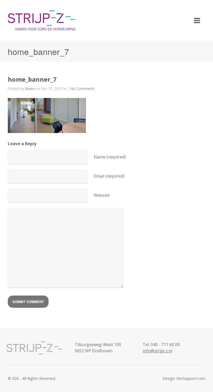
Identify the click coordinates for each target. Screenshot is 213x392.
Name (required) (110, 157)
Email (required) (109, 176)
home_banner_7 (32, 79)
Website (102, 195)
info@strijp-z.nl (157, 351)
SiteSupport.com (190, 378)
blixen (30, 88)
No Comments (82, 88)
